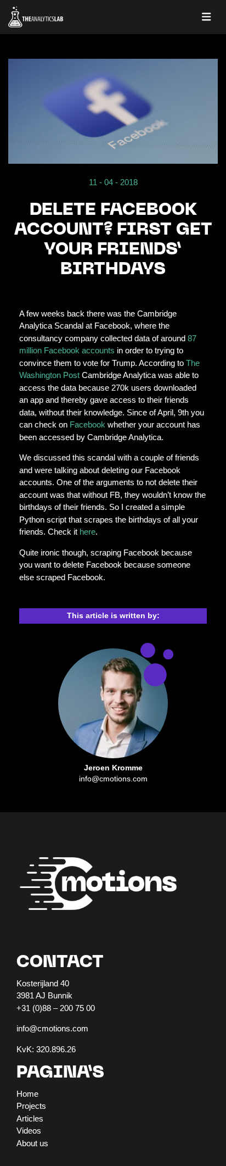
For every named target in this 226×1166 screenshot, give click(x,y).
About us (32, 1143)
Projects (31, 1106)
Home (27, 1093)
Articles (29, 1118)
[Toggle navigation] (206, 17)
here (87, 531)
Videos (28, 1130)
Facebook (89, 424)
